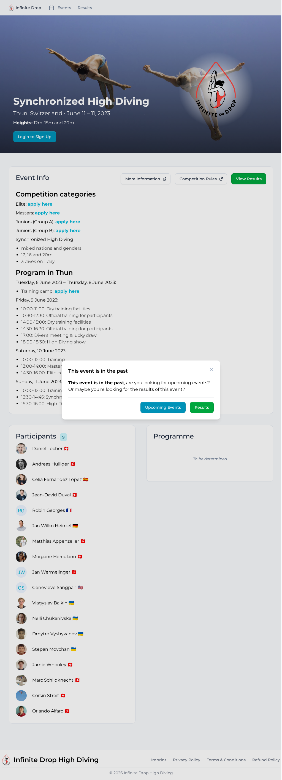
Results (202, 407)
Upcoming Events (163, 407)
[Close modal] (211, 369)
